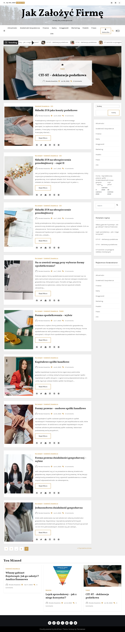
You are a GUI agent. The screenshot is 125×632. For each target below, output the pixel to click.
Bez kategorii (38, 155)
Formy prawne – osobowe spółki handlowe (60, 408)
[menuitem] (99, 185)
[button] (4, 30)
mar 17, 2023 (28, 585)
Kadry (54, 28)
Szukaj (99, 106)
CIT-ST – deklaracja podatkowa (107, 239)
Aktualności (12, 28)
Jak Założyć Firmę (62, 13)
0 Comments (77, 83)
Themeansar (81, 629)
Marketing (75, 28)
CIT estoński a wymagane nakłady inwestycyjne (62, 75)
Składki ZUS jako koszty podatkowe (56, 110)
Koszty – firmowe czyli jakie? (110, 180)
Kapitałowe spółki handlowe (52, 362)
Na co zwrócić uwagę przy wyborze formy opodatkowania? (59, 264)
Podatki (86, 28)
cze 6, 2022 (57, 367)
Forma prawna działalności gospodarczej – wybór (60, 459)
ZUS (52, 34)
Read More (43, 138)
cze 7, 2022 (57, 168)
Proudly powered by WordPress (51, 629)
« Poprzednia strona (84, 548)
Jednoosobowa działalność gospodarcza (59, 508)
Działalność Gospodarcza (30, 28)
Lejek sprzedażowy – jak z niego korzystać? (61, 596)
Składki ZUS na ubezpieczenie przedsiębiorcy (53, 211)
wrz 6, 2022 (68, 603)
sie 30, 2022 (108, 603)
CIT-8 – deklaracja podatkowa (106, 244)
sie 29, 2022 (65, 83)
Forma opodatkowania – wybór (53, 315)
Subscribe (105, 32)
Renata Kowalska (51, 83)
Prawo (94, 28)
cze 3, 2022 (57, 466)
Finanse (46, 28)
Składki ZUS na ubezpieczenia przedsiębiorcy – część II (53, 161)
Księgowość (63, 28)
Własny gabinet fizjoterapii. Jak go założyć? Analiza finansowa (22, 576)
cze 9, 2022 (57, 116)
